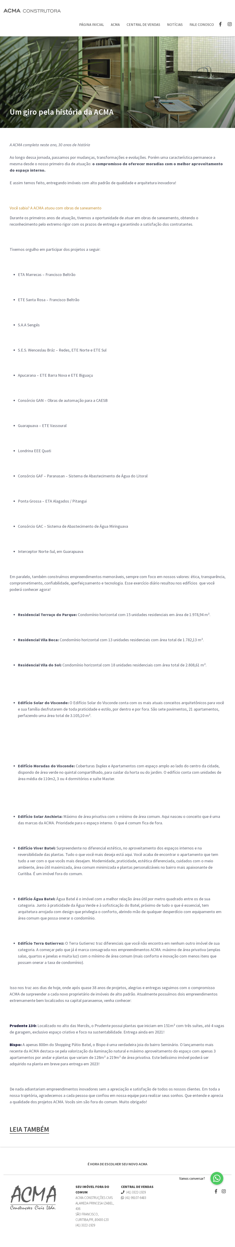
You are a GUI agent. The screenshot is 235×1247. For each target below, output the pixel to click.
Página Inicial (91, 24)
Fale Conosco (202, 24)
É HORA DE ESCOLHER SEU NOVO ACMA (117, 1164)
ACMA (115, 24)
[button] (216, 1178)
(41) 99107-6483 (135, 1198)
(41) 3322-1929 (136, 1192)
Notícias (175, 24)
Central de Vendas (143, 24)
